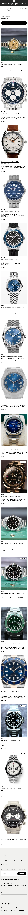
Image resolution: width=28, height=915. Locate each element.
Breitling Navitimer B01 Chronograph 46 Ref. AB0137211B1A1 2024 (11, 114)
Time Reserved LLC (10, 860)
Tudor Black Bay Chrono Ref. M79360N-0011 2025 (12, 837)
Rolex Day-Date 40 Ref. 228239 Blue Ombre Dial (11, 449)
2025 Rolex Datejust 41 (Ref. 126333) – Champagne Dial (12, 65)
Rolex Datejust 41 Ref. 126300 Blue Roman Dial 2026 (12, 307)
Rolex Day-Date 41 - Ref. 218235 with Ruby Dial (11, 496)
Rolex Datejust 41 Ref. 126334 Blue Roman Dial (11, 356)
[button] (1, 8)
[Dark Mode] (20, 8)
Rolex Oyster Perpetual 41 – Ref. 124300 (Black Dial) (12, 543)
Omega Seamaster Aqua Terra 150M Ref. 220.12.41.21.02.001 (10, 162)
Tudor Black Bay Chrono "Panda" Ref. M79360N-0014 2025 (12, 789)
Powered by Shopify (21, 860)
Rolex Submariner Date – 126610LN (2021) (10, 740)
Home (2, 16)
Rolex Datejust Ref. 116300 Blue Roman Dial (11, 403)
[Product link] (14, 51)
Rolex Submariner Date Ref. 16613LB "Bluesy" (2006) (12, 691)
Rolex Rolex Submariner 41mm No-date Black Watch (13, 593)
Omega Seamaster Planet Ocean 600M (9, 259)
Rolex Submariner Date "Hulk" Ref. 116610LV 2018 (12, 643)
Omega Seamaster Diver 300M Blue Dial (10, 211)
